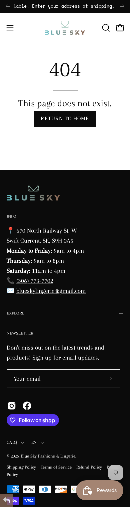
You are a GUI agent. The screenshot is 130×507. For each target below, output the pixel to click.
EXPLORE (15, 313)
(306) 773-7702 (34, 280)
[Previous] (8, 6)
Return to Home (65, 119)
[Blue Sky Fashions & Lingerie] (65, 27)
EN (34, 442)
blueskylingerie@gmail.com (51, 290)
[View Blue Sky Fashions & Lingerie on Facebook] (27, 406)
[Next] (122, 6)
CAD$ (12, 442)
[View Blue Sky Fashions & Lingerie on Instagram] (12, 406)
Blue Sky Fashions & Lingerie (48, 456)
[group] (65, 6)
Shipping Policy (21, 467)
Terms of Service (56, 467)
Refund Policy (89, 467)
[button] (105, 27)
